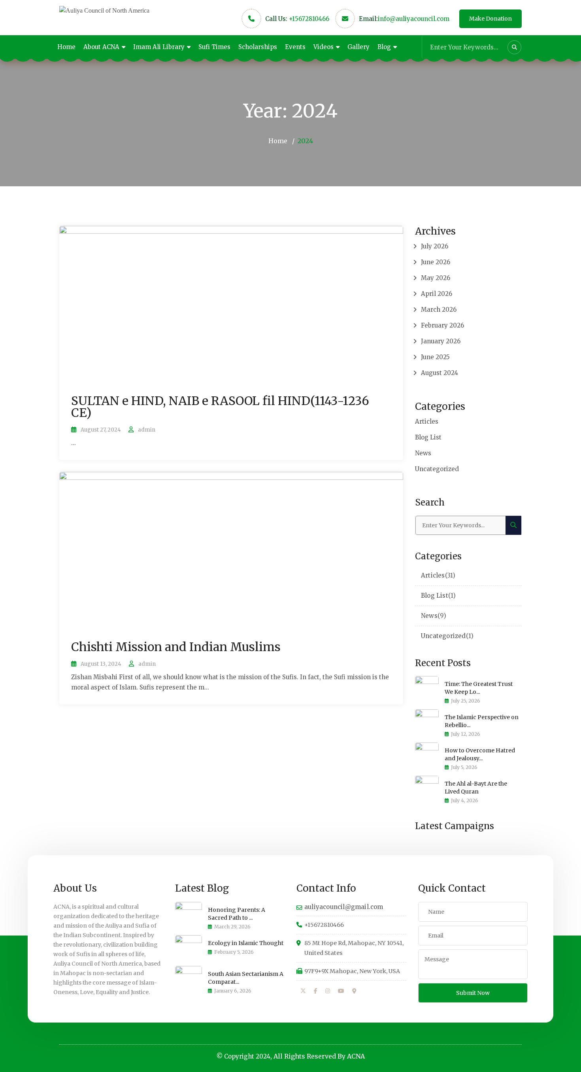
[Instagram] (327, 991)
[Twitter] (303, 991)
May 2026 (435, 278)
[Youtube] (341, 991)
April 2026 (436, 293)
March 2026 (438, 309)
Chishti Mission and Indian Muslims (176, 646)
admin (146, 429)
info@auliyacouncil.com (413, 19)
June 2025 (435, 357)
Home (66, 47)
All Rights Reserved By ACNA (319, 1056)
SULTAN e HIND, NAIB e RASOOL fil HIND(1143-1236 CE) (220, 406)
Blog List (428, 437)
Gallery (358, 47)
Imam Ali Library (159, 47)
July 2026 (434, 246)
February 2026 (442, 325)
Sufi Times (214, 47)
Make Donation (490, 18)
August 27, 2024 (101, 429)
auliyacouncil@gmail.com (343, 907)
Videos (323, 47)
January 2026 (440, 341)
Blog (384, 47)
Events (295, 47)
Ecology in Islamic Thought (245, 943)
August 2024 (439, 373)
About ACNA (101, 47)
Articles (426, 421)
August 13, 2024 (101, 664)
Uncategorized (437, 469)
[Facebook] (315, 991)
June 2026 (435, 262)
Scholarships (257, 47)
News (423, 453)
